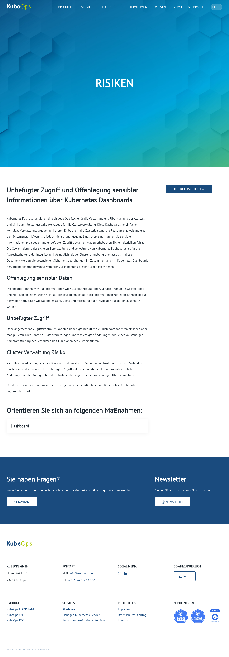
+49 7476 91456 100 (81, 580)
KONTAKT (24, 502)
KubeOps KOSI (16, 620)
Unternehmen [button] (136, 7)
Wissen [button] (160, 7)
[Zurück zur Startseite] (19, 7)
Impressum (125, 609)
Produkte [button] (65, 7)
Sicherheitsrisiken (187, 189)
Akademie (68, 609)
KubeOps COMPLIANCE (21, 609)
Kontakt (123, 620)
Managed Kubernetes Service (81, 615)
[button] (172, 501)
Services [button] (87, 7)
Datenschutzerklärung (132, 615)
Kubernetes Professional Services (83, 620)
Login (186, 576)
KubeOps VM (15, 615)
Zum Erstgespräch (188, 7)
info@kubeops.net (81, 573)
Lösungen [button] (109, 7)
